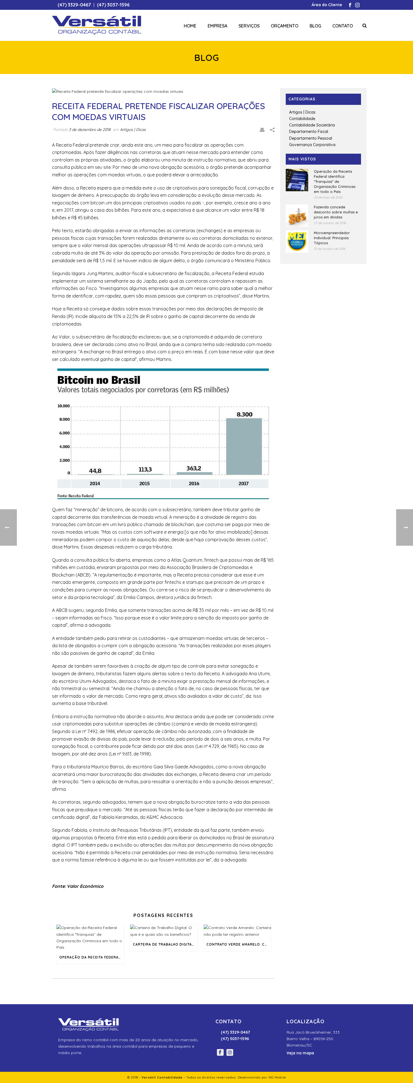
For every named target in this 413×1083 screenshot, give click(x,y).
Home (190, 26)
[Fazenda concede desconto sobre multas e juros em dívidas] (297, 215)
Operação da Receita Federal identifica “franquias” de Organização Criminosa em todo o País (91, 957)
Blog (315, 26)
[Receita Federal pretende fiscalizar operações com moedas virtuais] (163, 91)
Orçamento (284, 26)
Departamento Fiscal (308, 131)
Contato (342, 26)
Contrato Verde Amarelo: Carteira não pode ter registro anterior (238, 944)
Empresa (217, 26)
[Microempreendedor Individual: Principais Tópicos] (297, 241)
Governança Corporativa (312, 144)
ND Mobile (277, 1077)
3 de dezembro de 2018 (90, 129)
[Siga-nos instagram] (229, 1052)
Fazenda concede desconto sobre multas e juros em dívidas (336, 212)
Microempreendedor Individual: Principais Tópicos (332, 238)
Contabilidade (302, 118)
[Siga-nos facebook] (220, 1052)
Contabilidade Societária (312, 125)
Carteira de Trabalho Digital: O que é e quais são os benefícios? (165, 944)
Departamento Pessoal (310, 138)
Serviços (249, 26)
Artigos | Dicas (133, 129)
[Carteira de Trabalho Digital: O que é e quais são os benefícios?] (164, 931)
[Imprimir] (262, 129)
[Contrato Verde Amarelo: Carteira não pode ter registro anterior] (237, 931)
